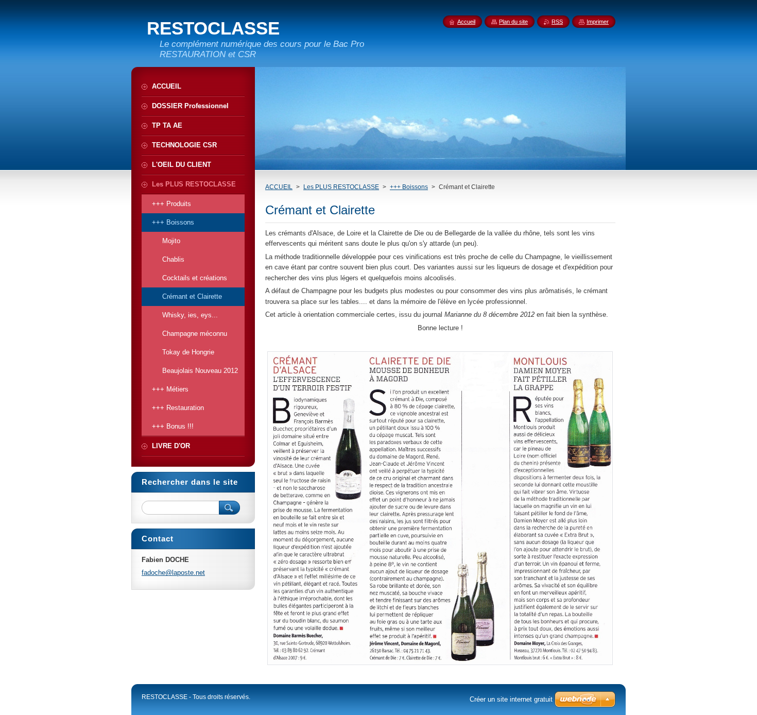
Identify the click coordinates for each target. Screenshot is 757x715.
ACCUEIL (279, 187)
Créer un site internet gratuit (511, 699)
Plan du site (513, 22)
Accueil (466, 22)
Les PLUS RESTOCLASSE (341, 187)
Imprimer (598, 22)
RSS (557, 22)
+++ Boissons (409, 187)
